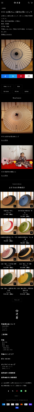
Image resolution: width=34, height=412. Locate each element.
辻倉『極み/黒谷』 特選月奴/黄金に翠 (25, 289)
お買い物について (7, 366)
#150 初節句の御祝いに (8, 172)
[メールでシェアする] (29, 76)
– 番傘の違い (6, 348)
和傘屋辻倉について (8, 324)
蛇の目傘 (6, 91)
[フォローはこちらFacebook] (8, 391)
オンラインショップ (8, 364)
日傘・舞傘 (5, 346)
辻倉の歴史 (5, 326)
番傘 (18, 86)
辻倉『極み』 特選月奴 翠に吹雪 (9, 289)
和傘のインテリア (7, 354)
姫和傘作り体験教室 (8, 373)
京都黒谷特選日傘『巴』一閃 (9, 237)
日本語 (16, 395)
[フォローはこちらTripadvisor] (25, 391)
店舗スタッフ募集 (21, 385)
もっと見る (4, 140)
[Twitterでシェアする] (13, 76)
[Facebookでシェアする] (5, 76)
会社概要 (28, 383)
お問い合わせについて (17, 383)
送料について (6, 368)
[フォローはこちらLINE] (21, 391)
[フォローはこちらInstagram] (17, 391)
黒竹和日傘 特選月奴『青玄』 (25, 211)
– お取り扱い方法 (7, 349)
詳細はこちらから (6, 34)
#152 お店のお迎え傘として (10, 136)
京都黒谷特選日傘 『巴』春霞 (25, 238)
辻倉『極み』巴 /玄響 (25, 264)
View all (17, 300)
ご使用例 (4, 334)
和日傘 (17, 91)
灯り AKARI (5, 359)
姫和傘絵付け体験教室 (9, 377)
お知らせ (4, 330)
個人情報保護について (7, 385)
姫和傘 (27, 91)
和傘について (7, 86)
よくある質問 (5, 383)
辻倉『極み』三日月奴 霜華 (8, 264)
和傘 (2, 340)
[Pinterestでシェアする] (21, 76)
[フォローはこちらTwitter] (13, 391)
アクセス (4, 328)
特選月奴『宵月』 (9, 210)
